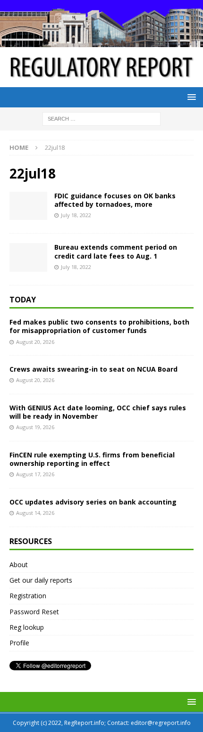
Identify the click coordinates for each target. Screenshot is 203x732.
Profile (19, 642)
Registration (27, 595)
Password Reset (34, 611)
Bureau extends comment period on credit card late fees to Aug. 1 (115, 251)
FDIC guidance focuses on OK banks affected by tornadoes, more (115, 200)
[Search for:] (101, 118)
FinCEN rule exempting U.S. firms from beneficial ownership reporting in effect (92, 459)
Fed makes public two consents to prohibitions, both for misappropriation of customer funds (99, 326)
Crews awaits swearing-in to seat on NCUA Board (93, 369)
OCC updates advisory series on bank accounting (93, 501)
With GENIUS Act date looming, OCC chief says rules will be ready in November (97, 412)
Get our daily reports (40, 580)
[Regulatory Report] (101, 41)
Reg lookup (26, 627)
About (18, 564)
